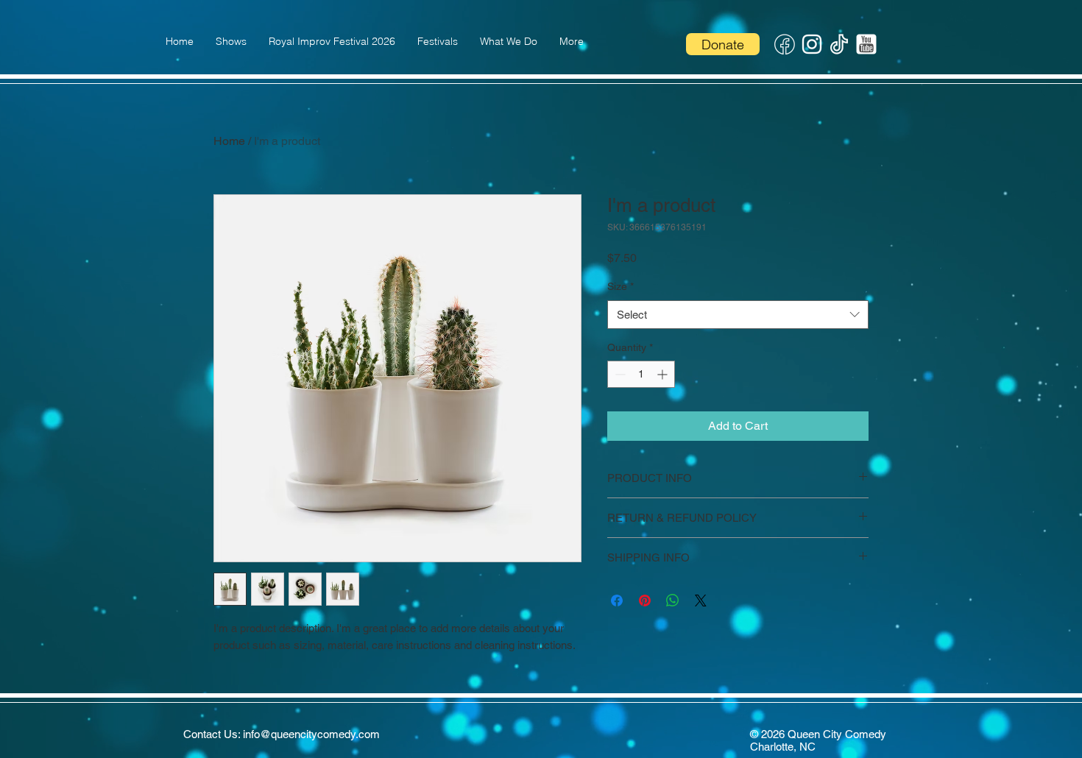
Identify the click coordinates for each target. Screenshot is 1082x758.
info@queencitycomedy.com (311, 734)
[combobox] (738, 314)
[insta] (812, 44)
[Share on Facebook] (617, 600)
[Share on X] (701, 600)
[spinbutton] (641, 374)
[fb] (785, 44)
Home (229, 141)
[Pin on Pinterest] (645, 600)
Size (620, 286)
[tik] (839, 44)
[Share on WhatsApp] (673, 600)
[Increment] (663, 374)
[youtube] (866, 44)
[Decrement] (618, 374)
